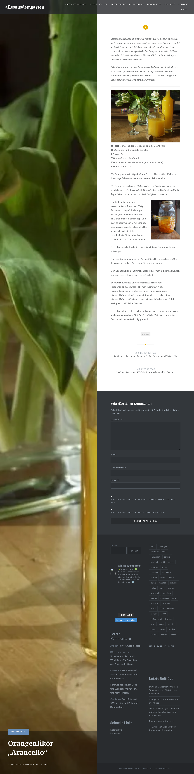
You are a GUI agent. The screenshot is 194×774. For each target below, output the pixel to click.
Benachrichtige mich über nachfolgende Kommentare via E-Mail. (143, 501)
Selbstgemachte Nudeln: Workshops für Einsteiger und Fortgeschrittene (123, 660)
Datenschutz (116, 729)
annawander (116, 684)
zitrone (154, 634)
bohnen (167, 557)
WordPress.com (165, 768)
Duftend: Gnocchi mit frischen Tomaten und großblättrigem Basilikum (163, 690)
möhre (153, 588)
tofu (152, 624)
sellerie (170, 608)
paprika (154, 598)
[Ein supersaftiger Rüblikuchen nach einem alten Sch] (113, 609)
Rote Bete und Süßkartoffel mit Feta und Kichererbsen (124, 674)
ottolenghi (155, 593)
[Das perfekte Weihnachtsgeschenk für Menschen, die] (113, 593)
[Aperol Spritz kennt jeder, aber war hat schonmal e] (129, 598)
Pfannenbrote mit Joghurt (161, 721)
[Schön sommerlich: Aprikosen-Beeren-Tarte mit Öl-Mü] (113, 598)
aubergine (162, 546)
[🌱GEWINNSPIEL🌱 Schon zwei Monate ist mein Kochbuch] (129, 604)
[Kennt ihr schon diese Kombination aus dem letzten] (129, 609)
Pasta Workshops (76, 4)
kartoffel (154, 572)
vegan (153, 629)
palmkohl (167, 593)
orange (145, 334)
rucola (153, 608)
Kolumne (169, 4)
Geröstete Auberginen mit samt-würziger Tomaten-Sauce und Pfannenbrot (164, 711)
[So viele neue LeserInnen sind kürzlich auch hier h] (137, 593)
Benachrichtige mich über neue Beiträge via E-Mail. (138, 513)
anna (21, 764)
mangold (173, 583)
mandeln (162, 583)
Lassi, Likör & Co (18, 732)
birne (164, 551)
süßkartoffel (156, 619)
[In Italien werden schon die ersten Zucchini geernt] (137, 588)
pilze (174, 598)
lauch (171, 577)
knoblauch (166, 572)
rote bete (166, 603)
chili (163, 562)
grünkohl (154, 567)
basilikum (155, 551)
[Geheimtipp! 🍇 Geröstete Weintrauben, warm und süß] (137, 598)
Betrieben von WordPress (130, 768)
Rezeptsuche (118, 4)
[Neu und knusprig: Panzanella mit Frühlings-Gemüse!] (121, 609)
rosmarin (154, 603)
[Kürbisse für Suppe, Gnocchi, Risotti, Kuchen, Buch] (121, 593)
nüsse (162, 588)
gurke (164, 567)
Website (115, 480)
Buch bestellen (99, 4)
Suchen (113, 545)
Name (114, 455)
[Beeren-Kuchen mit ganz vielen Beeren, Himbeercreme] (113, 588)
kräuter (154, 577)
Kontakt (183, 4)
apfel (153, 546)
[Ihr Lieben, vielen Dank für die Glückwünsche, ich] (137, 604)
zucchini (163, 634)
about (185, 9)
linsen (153, 583)
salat (162, 608)
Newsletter (154, 4)
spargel (154, 613)
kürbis (163, 577)
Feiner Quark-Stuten (130, 645)
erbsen (171, 562)
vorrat (162, 629)
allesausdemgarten (24, 7)
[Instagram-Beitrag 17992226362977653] (121, 604)
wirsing (172, 629)
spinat (163, 613)
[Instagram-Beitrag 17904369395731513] (121, 598)
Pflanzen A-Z (136, 4)
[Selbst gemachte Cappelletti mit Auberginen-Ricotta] (121, 588)
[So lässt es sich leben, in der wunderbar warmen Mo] (129, 588)
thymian (168, 619)
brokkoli (154, 562)
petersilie (164, 598)
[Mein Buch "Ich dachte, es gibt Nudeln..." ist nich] (137, 609)
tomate (161, 624)
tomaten (171, 624)
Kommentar (118, 420)
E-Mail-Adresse (119, 467)
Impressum (115, 733)
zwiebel (174, 634)
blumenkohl (155, 557)
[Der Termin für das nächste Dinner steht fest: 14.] (129, 593)
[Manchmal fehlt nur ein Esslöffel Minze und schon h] (113, 604)
